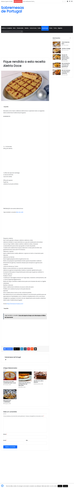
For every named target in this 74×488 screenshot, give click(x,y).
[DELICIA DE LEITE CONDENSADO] (9, 394)
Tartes (50, 28)
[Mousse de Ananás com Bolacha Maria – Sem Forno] (57, 57)
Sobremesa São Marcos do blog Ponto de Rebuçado (24, 384)
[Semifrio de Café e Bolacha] (40, 376)
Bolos (14, 28)
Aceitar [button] (60, 486)
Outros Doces (33, 28)
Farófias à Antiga (66, 48)
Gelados (26, 28)
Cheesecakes (20, 28)
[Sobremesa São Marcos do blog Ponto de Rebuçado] (25, 376)
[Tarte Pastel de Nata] (57, 44)
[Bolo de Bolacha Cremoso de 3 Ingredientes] (57, 65)
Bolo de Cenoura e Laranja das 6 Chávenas (66, 72)
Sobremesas (45, 28)
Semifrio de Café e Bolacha (38, 381)
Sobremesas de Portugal (13, 357)
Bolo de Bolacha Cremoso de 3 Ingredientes (33, 1)
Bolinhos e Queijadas (7, 28)
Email (5, 440)
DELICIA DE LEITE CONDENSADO (7, 401)
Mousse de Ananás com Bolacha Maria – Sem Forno (66, 57)
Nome (5, 434)
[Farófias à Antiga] (57, 50)
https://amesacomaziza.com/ (15, 303)
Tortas (55, 28)
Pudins (39, 28)
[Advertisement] (49, 14)
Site (27, 440)
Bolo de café (19, 212)
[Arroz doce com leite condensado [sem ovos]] (9, 376)
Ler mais (65, 486)
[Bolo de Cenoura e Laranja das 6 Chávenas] (57, 72)
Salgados (60, 28)
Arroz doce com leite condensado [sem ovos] (9, 382)
